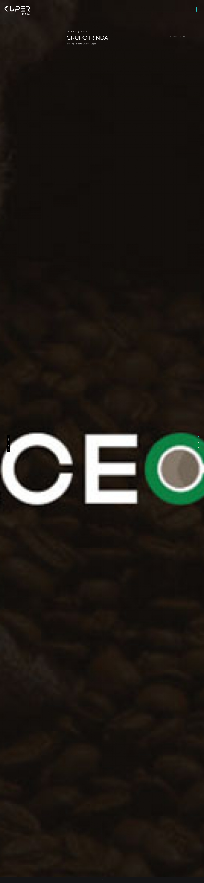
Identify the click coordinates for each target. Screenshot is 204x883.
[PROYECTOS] (198, 454)
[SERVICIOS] (198, 441)
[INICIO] (198, 429)
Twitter (182, 36)
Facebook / (173, 36)
